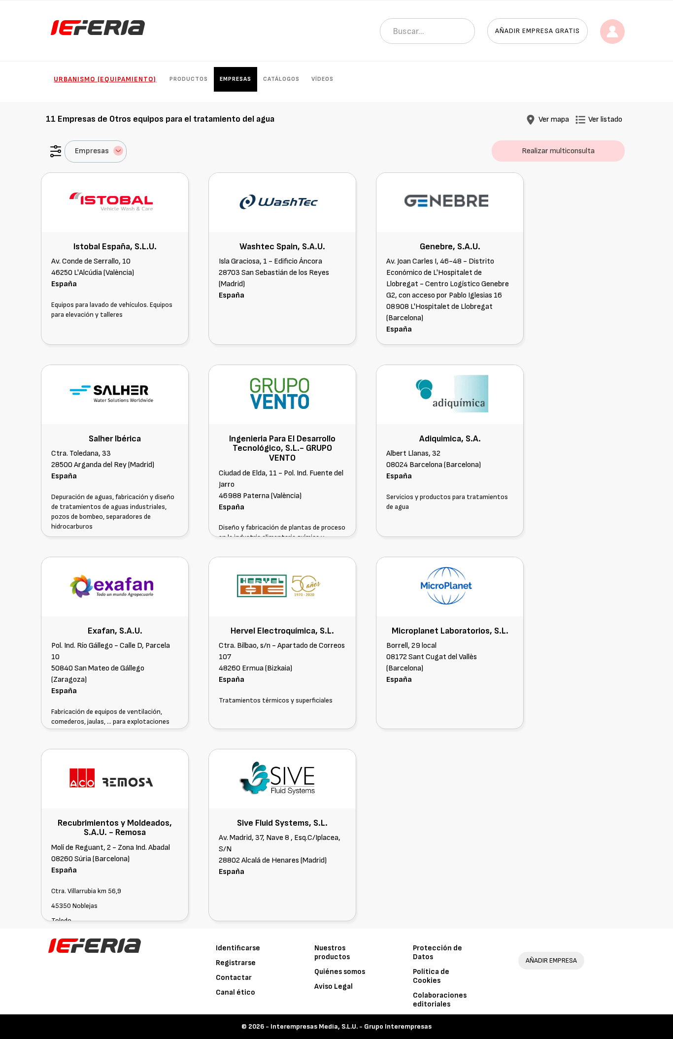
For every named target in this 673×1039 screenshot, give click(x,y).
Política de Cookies (431, 976)
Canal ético (235, 992)
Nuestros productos (332, 952)
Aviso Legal (333, 986)
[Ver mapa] (531, 119)
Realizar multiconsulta (558, 151)
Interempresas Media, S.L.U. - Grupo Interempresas (351, 1026)
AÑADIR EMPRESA (551, 960)
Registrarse (236, 963)
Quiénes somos (339, 971)
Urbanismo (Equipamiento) (105, 79)
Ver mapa (553, 119)
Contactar (234, 977)
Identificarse (238, 948)
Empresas (235, 79)
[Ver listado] (580, 119)
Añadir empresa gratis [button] (537, 31)
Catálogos (281, 79)
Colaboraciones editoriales (440, 1000)
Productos (188, 79)
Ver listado (605, 119)
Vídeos (322, 79)
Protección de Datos (437, 952)
